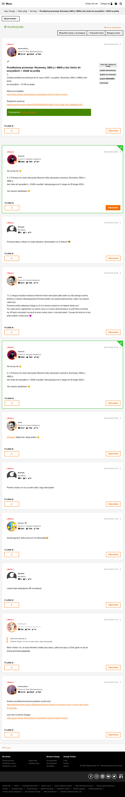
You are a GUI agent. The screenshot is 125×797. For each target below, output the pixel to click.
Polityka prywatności (95, 789)
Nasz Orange (9, 11)
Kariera (65, 766)
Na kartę (33, 11)
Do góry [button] (8, 748)
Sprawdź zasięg (34, 763)
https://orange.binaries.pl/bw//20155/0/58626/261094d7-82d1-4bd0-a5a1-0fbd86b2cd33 (45, 105)
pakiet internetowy (108, 70)
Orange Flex (6, 786)
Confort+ (5, 789)
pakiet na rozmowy (108, 75)
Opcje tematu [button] (10, 19)
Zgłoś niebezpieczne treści (84, 786)
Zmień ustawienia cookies (63, 786)
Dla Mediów (50, 766)
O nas (65, 761)
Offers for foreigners (50, 792)
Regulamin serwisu (63, 789)
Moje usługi (22, 11)
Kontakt (65, 763)
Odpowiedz (113, 131)
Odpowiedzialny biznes (30, 786)
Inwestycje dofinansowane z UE (71, 792)
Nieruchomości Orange (32, 792)
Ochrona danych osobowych (11, 792)
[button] (120, 44)
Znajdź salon (33, 761)
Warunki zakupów (79, 789)
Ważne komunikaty (47, 789)
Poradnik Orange (17, 789)
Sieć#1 (16, 786)
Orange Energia (32, 789)
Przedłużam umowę (9, 763)
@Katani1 (11, 437)
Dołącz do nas (91, 4)
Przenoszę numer (8, 761)
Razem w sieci (46, 786)
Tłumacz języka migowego (105, 786)
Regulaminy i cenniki (9, 766)
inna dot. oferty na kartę (108, 65)
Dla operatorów (52, 761)
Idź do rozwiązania (113, 27)
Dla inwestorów (52, 763)
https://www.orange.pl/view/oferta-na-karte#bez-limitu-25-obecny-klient (37, 94)
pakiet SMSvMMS (107, 79)
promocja (104, 83)
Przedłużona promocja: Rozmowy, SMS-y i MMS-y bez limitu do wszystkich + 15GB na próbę (44, 69)
